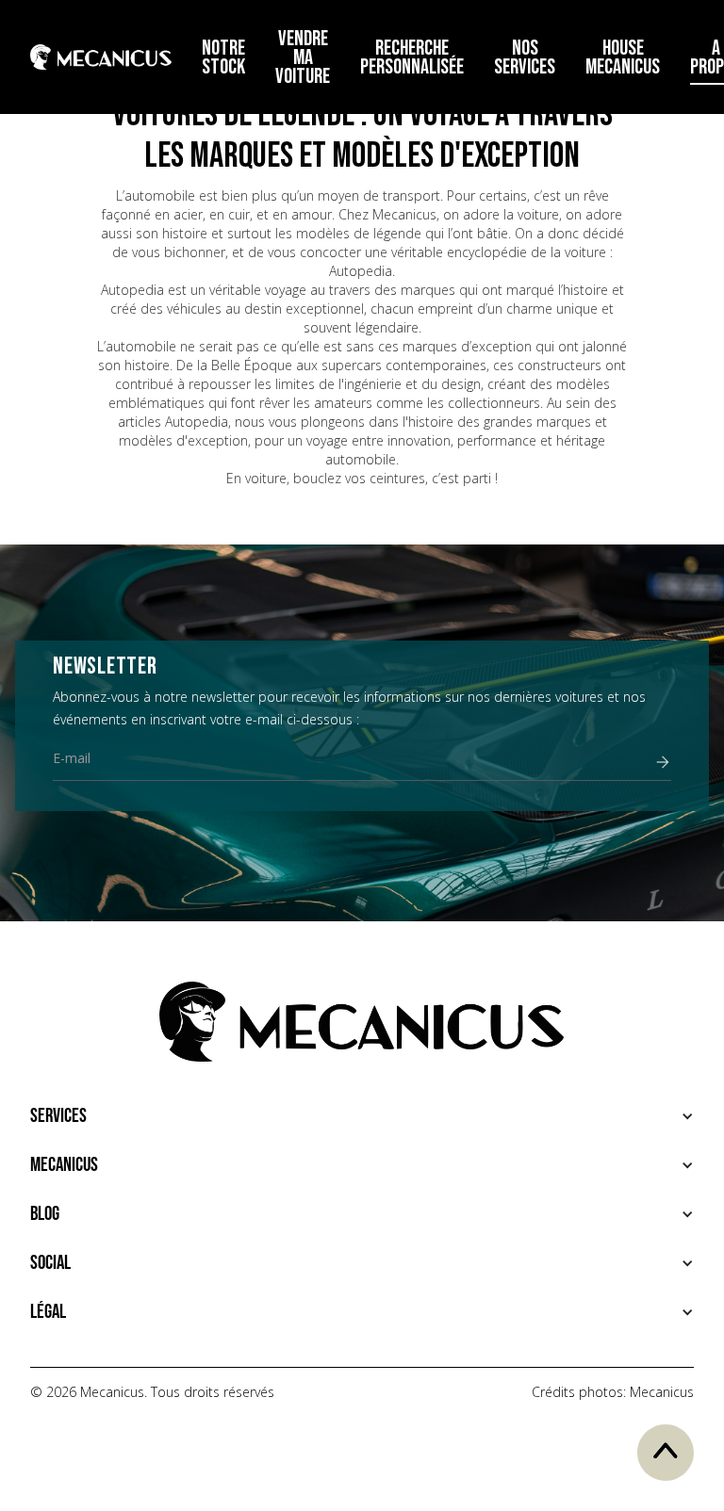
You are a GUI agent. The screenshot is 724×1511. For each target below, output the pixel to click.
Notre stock (223, 58)
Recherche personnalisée (412, 58)
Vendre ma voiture (302, 57)
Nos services (524, 58)
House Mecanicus (622, 58)
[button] (362, 1116)
